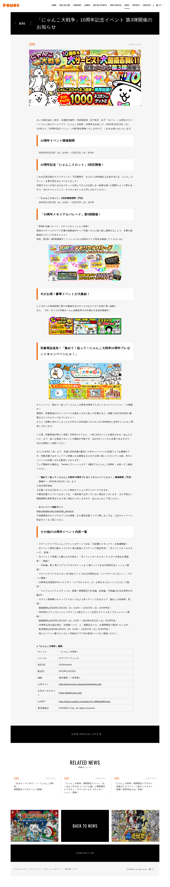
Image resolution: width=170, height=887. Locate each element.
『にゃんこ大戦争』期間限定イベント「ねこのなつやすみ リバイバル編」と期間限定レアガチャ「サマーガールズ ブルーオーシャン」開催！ (84, 788)
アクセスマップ (19, 869)
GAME (32, 44)
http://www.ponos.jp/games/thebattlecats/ (80, 684)
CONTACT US (85, 853)
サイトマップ (34, 869)
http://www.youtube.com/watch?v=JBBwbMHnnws (84, 701)
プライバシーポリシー (52, 869)
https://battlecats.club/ (70, 693)
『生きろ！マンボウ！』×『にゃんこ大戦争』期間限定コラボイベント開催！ (34, 786)
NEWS (22, 23)
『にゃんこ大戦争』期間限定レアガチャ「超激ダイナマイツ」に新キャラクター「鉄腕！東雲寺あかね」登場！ (133, 786)
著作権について (71, 869)
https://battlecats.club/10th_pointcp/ (55, 511)
